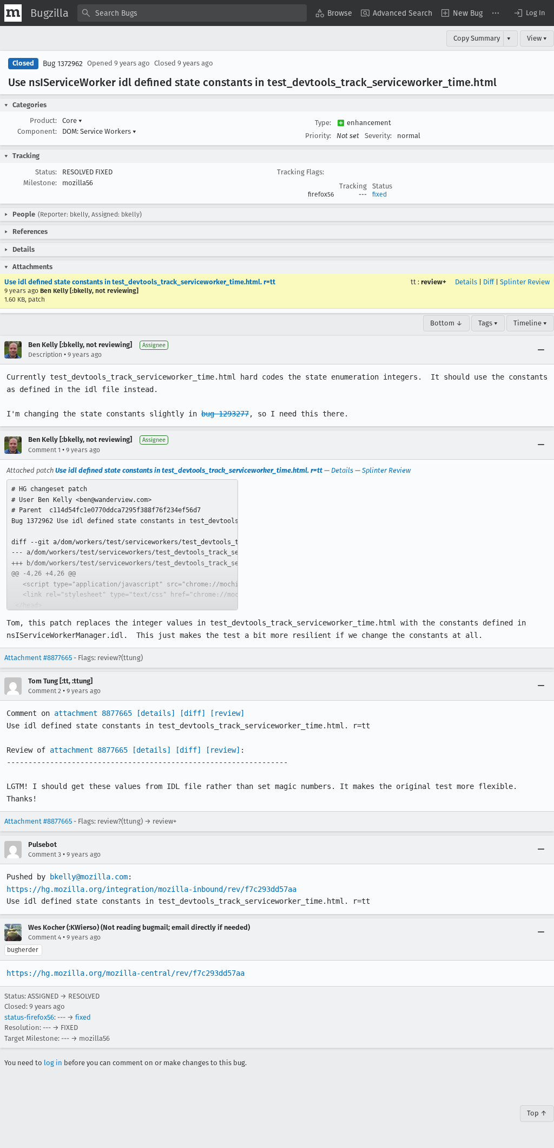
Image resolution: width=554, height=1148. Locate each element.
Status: (46, 172)
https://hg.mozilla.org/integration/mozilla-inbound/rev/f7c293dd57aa (151, 889)
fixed (379, 194)
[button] (529, 13)
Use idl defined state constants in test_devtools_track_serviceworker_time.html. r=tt (139, 282)
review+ (433, 282)
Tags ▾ (488, 323)
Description (45, 354)
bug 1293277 (225, 413)
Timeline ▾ (530, 323)
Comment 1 (44, 450)
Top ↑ (537, 1113)
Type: (323, 123)
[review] (227, 713)
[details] (155, 713)
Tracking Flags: (300, 172)
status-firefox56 (29, 1017)
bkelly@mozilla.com (89, 876)
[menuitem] (334, 13)
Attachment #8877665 (38, 658)
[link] (122, 544)
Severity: (378, 136)
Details (466, 282)
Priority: (318, 136)
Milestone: (40, 183)
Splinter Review (525, 282)
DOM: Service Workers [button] (99, 131)
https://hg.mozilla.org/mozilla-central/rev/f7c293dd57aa (125, 973)
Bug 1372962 (63, 63)
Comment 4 (44, 937)
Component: (37, 131)
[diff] (193, 713)
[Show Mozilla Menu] (13, 13)
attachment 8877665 (93, 713)
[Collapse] (541, 349)
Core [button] (72, 120)
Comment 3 (44, 854)
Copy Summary (476, 38)
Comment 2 (44, 691)
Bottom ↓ (446, 323)
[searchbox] (192, 13)
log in (53, 1063)
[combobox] (192, 13)
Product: (43, 120)
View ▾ (537, 38)
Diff (488, 282)
